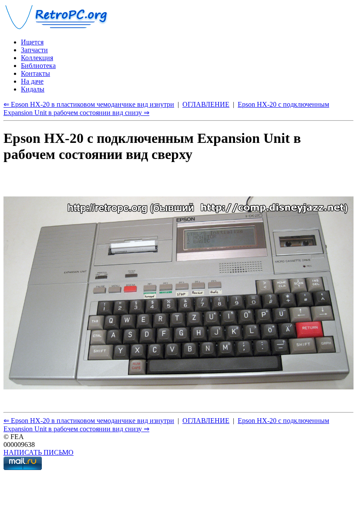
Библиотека (38, 65)
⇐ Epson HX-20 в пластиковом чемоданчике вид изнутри (88, 104)
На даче (32, 81)
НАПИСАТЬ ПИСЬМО (38, 452)
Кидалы (32, 89)
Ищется (32, 42)
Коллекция (37, 57)
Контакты (35, 73)
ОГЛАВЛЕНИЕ (205, 104)
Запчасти (34, 50)
